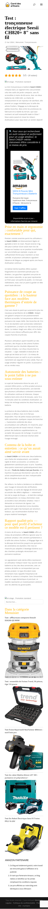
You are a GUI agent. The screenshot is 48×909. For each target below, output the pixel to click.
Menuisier (20, 42)
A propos (26, 906)
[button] (18, 82)
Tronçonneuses (31, 42)
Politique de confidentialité (24, 903)
